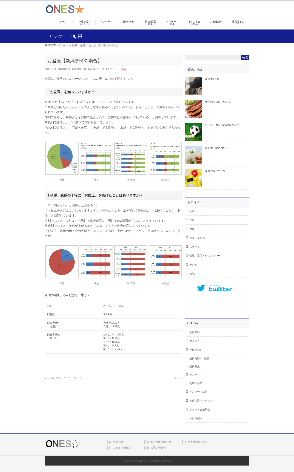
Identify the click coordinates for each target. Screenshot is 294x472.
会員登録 (194, 332)
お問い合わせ (158, 447)
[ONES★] (65, 12)
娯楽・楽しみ (197, 237)
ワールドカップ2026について (222, 124)
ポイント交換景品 (199, 409)
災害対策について (215, 170)
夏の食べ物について (216, 147)
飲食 (192, 220)
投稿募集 (194, 366)
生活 (123, 69)
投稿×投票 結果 (199, 358)
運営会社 (118, 441)
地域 (192, 273)
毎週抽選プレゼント (201, 400)
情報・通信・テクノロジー (204, 255)
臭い (178, 378)
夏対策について (214, 78)
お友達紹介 (195, 418)
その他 (193, 264)
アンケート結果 (198, 391)
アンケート (195, 374)
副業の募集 (195, 383)
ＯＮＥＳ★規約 (122, 447)
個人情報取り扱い (198, 441)
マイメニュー (197, 341)
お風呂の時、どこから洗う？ (63, 378)
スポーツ (194, 246)
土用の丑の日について (218, 101)
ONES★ (142, 461)
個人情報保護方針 (160, 441)
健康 (192, 229)
